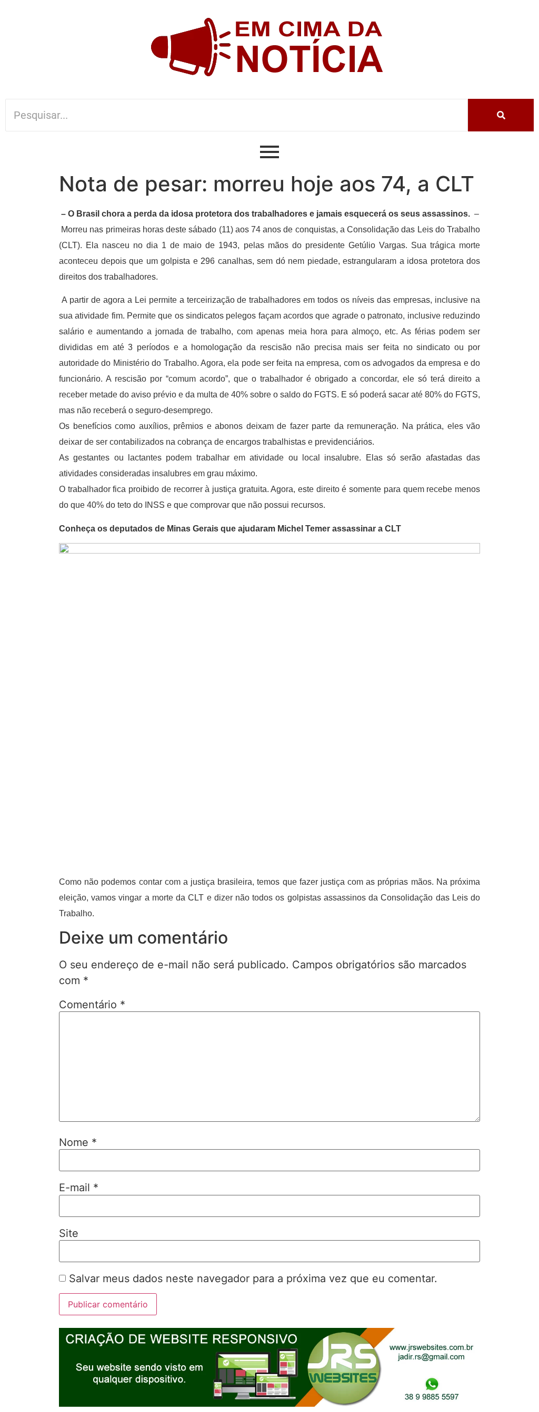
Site (68, 1233)
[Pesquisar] (501, 115)
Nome (78, 1142)
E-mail (78, 1187)
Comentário (92, 1004)
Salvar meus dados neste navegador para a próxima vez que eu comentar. (253, 1278)
